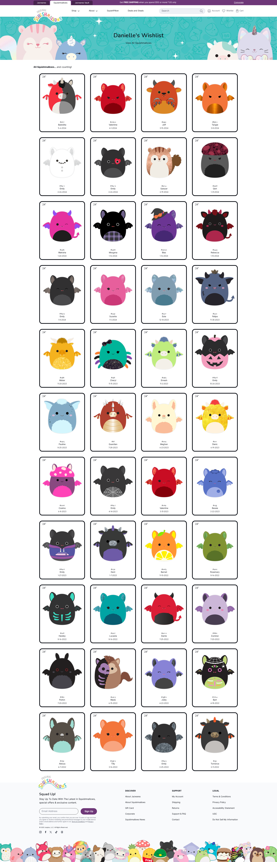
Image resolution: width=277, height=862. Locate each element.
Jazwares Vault (82, 3)
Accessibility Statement (224, 808)
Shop (74, 11)
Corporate (239, 3)
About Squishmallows (135, 802)
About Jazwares (133, 797)
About (91, 11)
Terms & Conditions (78, 822)
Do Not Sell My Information (225, 820)
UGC (215, 814)
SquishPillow (113, 11)
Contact (175, 820)
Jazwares (41, 3)
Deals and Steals (136, 11)
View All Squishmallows (138, 43)
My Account (177, 797)
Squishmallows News (135, 820)
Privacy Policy (219, 802)
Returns (175, 808)
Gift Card (129, 808)
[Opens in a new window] (40, 832)
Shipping (176, 802)
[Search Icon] (201, 11)
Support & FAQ (179, 814)
